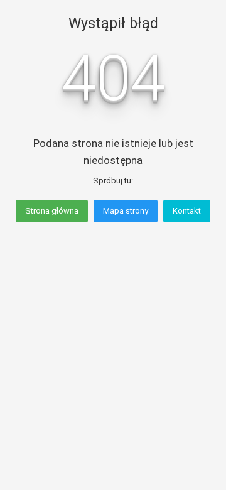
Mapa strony (125, 210)
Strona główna (51, 210)
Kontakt (187, 210)
